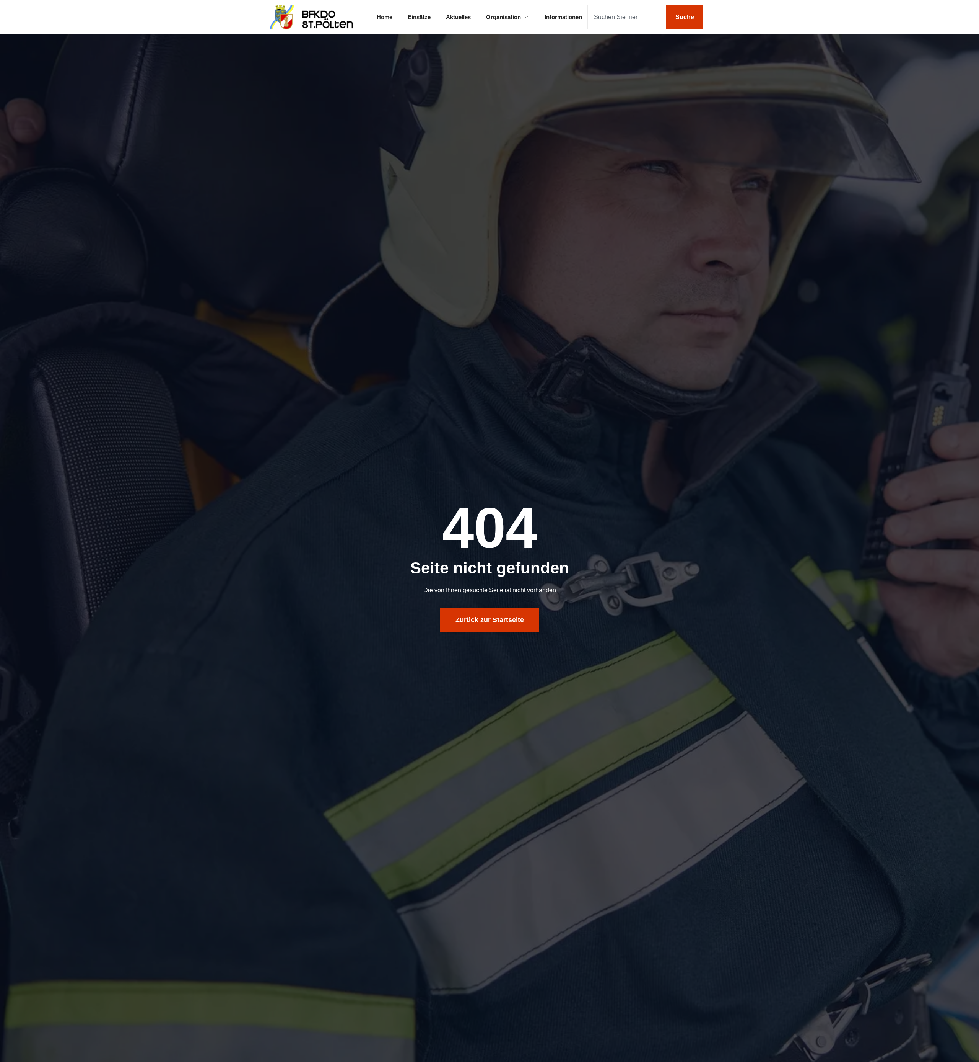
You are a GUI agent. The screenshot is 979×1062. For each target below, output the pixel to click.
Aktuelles (458, 17)
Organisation (503, 17)
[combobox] (625, 17)
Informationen (563, 17)
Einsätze (419, 17)
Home (384, 17)
